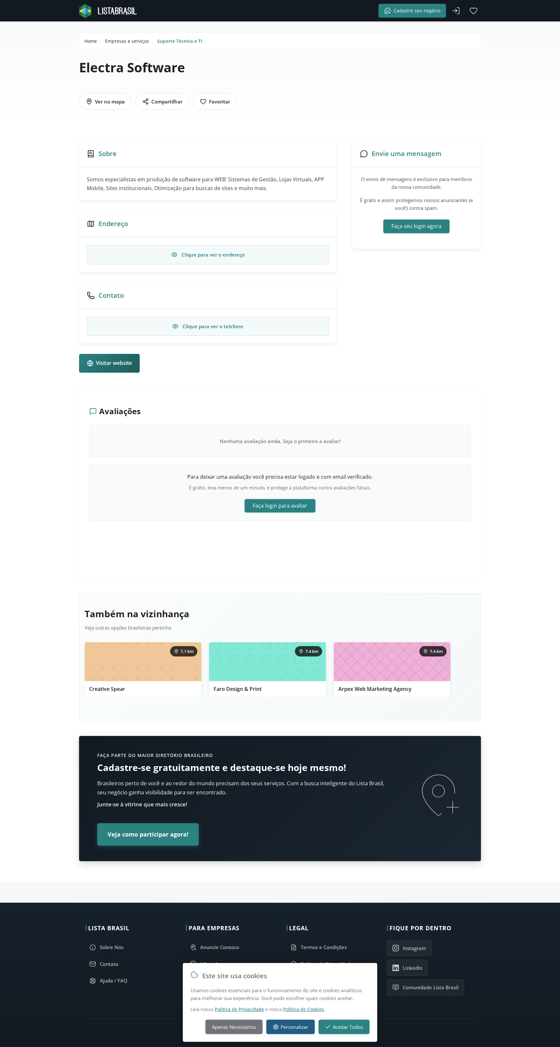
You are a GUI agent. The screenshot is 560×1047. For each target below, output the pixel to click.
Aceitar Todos (348, 1027)
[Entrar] (456, 10)
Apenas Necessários (234, 1027)
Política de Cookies (303, 1009)
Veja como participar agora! (148, 834)
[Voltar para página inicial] (110, 11)
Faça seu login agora (416, 226)
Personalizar (294, 1027)
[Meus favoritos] (473, 10)
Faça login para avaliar (280, 505)
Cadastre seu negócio (417, 10)
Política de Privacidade (239, 1009)
